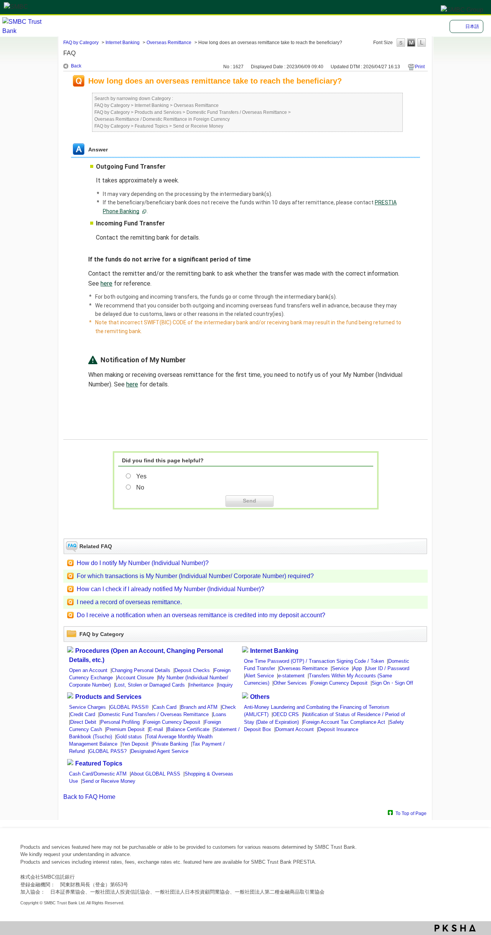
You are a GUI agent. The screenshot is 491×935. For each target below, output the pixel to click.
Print (420, 66)
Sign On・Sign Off (392, 683)
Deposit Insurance (338, 729)
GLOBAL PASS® (129, 707)
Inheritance (201, 685)
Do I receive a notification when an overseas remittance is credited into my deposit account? (201, 615)
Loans (219, 714)
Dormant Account (294, 729)
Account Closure (135, 677)
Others (260, 696)
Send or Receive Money (198, 126)
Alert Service (259, 676)
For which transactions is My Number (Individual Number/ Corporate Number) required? (195, 576)
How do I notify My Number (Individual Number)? (143, 563)
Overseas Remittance (169, 42)
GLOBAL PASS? (108, 751)
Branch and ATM (199, 707)
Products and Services (158, 112)
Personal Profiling (120, 722)
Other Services (290, 683)
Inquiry (225, 685)
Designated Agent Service (159, 751)
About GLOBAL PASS (155, 774)
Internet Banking (122, 42)
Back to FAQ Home (89, 797)
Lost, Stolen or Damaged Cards (150, 685)
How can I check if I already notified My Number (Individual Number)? (170, 589)
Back (76, 66)
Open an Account (88, 670)
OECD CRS (286, 714)
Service (340, 668)
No (140, 487)
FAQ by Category (81, 42)
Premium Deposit (125, 729)
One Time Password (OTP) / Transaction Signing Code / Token (314, 661)
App (357, 668)
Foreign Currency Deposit (339, 683)
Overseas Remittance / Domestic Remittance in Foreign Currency (162, 119)
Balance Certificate (188, 729)
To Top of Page (411, 813)
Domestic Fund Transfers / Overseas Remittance (236, 112)
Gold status (129, 736)
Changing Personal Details (141, 670)
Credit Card (82, 714)
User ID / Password (387, 668)
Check (229, 707)
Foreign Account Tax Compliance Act (344, 722)
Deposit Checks (192, 670)
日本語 (472, 26)
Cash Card (164, 707)
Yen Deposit (135, 744)
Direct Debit (83, 722)
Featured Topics (151, 126)
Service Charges (87, 707)
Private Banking (170, 744)
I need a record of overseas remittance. (129, 602)
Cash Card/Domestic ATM (98, 774)
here (106, 283)
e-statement (291, 676)
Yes (141, 476)
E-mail (156, 729)
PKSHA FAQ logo (455, 928)
